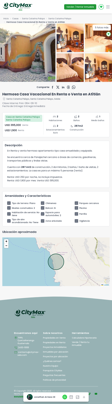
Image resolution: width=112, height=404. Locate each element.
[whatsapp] (73, 87)
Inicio (6, 18)
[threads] (68, 87)
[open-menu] (108, 7)
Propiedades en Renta (54, 342)
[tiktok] (90, 393)
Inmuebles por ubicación (55, 351)
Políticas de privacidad (54, 379)
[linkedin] (63, 87)
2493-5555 (21, 348)
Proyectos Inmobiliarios (54, 347)
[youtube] (96, 393)
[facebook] (52, 87)
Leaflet (106, 284)
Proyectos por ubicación (55, 356)
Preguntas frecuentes (54, 375)
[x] (58, 87)
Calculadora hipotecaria (84, 337)
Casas (15, 18)
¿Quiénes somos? (52, 361)
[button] (6, 241)
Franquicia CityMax (52, 370)
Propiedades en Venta (54, 337)
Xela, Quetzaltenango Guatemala (24, 340)
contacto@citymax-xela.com (26, 354)
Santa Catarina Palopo (33, 18)
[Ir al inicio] (30, 314)
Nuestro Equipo (50, 365)
